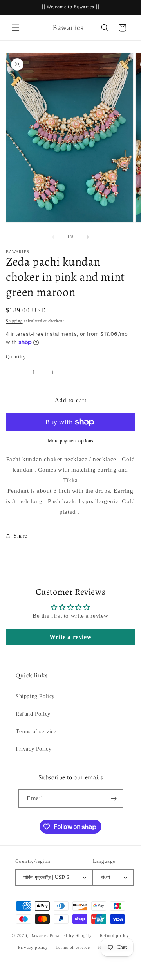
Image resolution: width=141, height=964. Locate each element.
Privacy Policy (33, 749)
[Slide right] (87, 237)
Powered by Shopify (71, 935)
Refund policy (114, 935)
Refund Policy (33, 714)
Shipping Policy (35, 696)
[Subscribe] (114, 798)
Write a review (70, 637)
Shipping (14, 321)
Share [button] (20, 536)
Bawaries (39, 935)
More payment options (71, 441)
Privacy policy (33, 947)
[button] (15, 27)
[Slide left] (53, 237)
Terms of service (36, 731)
